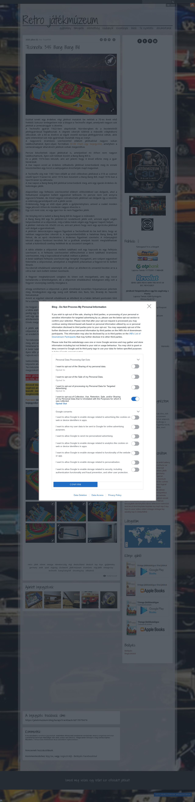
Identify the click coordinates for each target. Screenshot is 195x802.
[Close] (150, 307)
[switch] (135, 366)
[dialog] (97, 401)
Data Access (97, 495)
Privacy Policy (114, 495)
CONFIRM (75, 484)
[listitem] (97, 359)
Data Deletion (80, 495)
